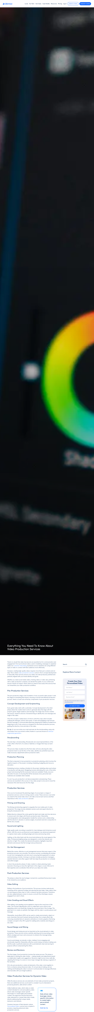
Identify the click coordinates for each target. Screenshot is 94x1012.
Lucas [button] (26, 3)
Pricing (60, 3)
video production (23, 798)
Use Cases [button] (38, 3)
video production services (26, 673)
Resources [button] (54, 3)
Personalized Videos (13, 1006)
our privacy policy (69, 702)
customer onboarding (20, 666)
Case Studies (46, 3)
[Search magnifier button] (86, 664)
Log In (65, 3)
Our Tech (31, 3)
